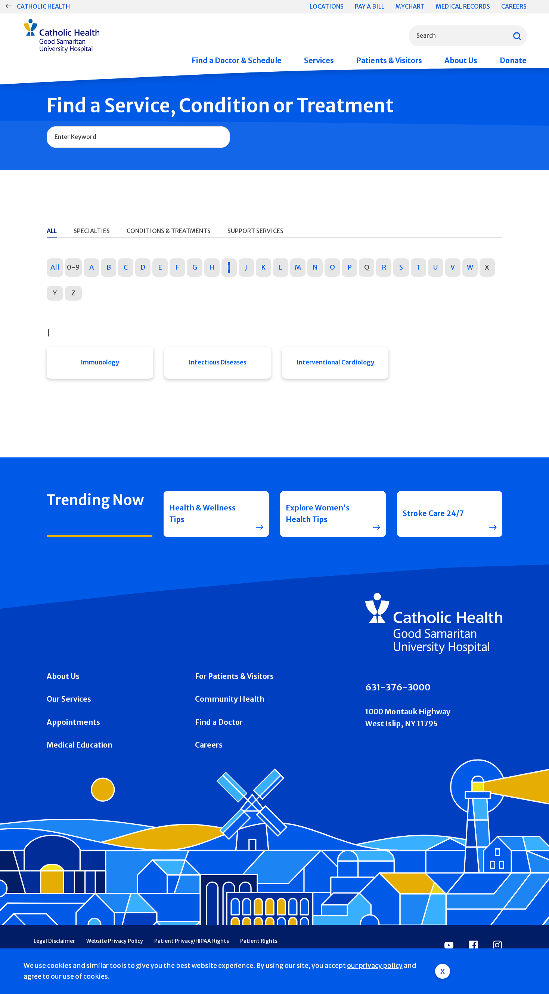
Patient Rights (258, 941)
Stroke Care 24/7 (433, 513)
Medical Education (79, 744)
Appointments (73, 722)
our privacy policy (375, 966)
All (54, 267)
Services (319, 60)
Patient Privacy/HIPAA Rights (191, 941)
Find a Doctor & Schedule (237, 60)
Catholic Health (43, 6)
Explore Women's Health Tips (318, 513)
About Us (460, 60)
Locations (327, 6)
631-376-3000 (398, 687)
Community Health (229, 699)
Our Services (69, 699)
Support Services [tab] (255, 230)
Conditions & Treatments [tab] (169, 230)
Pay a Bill (369, 6)
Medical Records (463, 6)
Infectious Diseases (217, 362)
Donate (513, 60)
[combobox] (468, 35)
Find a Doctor (219, 722)
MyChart (410, 6)
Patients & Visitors (389, 60)
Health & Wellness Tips (202, 513)
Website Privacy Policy (114, 941)
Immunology (100, 362)
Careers (514, 6)
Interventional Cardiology (335, 362)
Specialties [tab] (92, 230)
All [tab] (52, 230)
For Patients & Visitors (234, 676)
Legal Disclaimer (54, 941)
